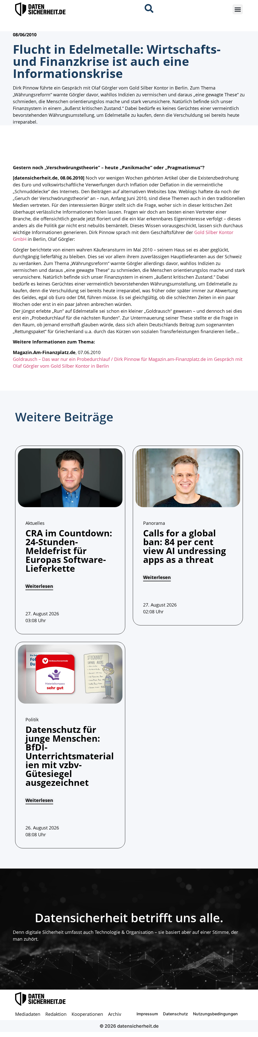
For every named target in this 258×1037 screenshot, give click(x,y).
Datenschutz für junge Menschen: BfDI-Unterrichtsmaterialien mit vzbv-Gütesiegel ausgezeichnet (69, 756)
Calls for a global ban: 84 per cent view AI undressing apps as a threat (184, 546)
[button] (238, 9)
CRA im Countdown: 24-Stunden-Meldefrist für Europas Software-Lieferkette (68, 550)
